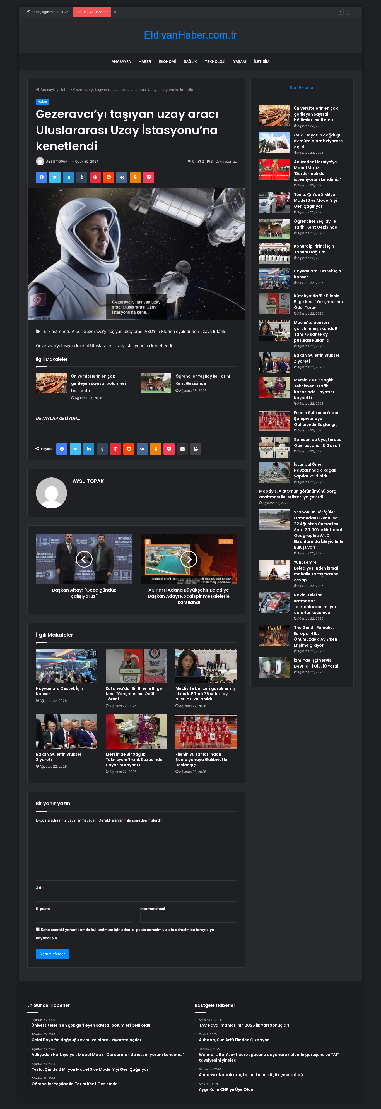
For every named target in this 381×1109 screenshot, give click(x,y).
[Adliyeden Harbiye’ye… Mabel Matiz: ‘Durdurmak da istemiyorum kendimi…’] (274, 169)
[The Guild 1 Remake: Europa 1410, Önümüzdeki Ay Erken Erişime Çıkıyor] (274, 635)
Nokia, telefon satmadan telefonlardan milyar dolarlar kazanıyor (315, 603)
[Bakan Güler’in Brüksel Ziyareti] (66, 731)
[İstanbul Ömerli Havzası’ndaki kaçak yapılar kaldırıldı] (274, 472)
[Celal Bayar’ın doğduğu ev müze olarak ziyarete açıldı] (274, 142)
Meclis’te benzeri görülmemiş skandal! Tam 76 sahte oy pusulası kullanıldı (205, 694)
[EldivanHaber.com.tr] (190, 35)
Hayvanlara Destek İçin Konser (59, 691)
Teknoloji (215, 61)
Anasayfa (121, 61)
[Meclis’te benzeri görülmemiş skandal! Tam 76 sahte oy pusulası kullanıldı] (206, 666)
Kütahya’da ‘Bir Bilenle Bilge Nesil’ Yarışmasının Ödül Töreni (134, 694)
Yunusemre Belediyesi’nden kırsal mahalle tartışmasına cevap (316, 571)
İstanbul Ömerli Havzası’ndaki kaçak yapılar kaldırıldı (315, 470)
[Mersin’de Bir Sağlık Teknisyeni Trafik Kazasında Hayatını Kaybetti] (136, 731)
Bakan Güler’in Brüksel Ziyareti (58, 757)
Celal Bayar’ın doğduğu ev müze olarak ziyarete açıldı (318, 141)
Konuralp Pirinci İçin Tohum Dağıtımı (314, 249)
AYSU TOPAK (56, 161)
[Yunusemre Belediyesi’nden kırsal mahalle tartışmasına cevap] (274, 570)
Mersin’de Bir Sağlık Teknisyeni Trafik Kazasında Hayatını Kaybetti (134, 760)
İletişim (261, 61)
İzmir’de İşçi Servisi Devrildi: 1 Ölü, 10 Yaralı (316, 663)
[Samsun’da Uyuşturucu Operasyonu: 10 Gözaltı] (274, 447)
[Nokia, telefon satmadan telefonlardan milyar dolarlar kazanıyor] (274, 602)
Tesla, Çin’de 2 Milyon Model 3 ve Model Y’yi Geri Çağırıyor (316, 200)
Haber (145, 61)
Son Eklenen (302, 87)
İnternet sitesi (152, 908)
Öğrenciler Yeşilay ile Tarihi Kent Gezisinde (315, 224)
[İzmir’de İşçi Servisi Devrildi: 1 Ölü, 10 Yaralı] (274, 667)
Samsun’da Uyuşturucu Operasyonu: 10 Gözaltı (318, 442)
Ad (40, 887)
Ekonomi (167, 61)
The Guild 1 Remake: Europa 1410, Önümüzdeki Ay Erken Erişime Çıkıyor (315, 636)
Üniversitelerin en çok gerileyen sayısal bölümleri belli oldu (98, 383)
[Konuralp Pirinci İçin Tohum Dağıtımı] (274, 253)
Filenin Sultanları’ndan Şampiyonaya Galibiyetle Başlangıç (201, 760)
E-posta (44, 908)
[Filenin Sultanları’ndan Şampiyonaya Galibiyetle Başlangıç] (206, 731)
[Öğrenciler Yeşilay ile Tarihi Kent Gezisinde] (156, 383)
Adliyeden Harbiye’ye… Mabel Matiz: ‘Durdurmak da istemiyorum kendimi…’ (178, 11)
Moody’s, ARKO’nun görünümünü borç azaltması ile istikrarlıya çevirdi (297, 494)
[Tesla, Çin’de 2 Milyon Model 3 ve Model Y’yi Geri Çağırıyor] (274, 202)
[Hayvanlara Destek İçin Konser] (66, 666)
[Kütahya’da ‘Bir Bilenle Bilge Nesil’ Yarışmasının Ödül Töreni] (136, 666)
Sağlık (190, 61)
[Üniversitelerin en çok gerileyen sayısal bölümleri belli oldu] (51, 383)
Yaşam (239, 61)
